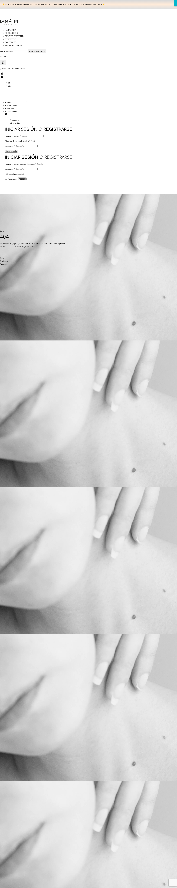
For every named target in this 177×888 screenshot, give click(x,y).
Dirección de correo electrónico (17, 141)
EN (9, 86)
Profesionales (13, 45)
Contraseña (10, 146)
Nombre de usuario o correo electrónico (20, 164)
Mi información (11, 111)
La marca (10, 30)
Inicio (2, 258)
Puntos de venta (15, 36)
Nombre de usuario (13, 136)
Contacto (10, 42)
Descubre (10, 39)
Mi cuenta (8, 102)
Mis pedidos (9, 108)
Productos (11, 33)
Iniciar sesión (15, 123)
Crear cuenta (14, 120)
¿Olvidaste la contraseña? (14, 174)
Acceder (22, 179)
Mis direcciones (11, 105)
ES (9, 83)
